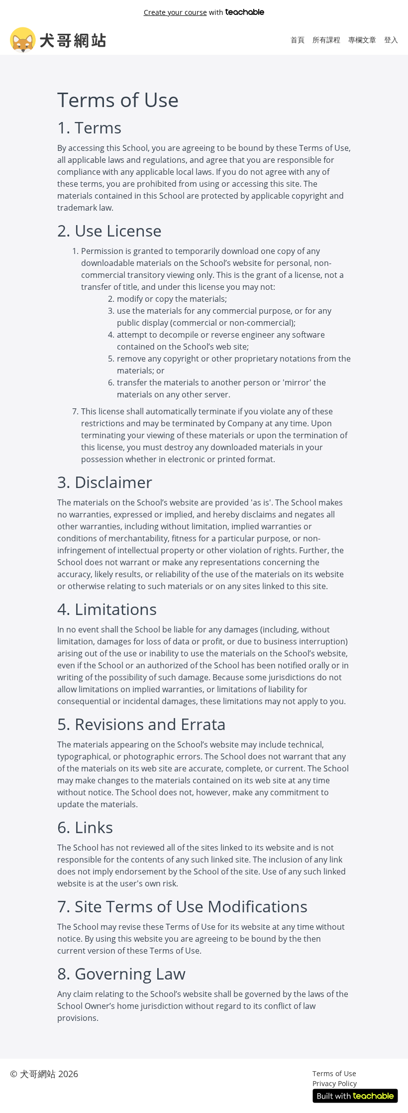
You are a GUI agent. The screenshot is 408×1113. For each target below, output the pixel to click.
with (184, 12)
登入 (391, 39)
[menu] (340, 40)
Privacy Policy (334, 1083)
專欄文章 (362, 39)
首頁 (298, 39)
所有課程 (326, 39)
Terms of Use (334, 1073)
